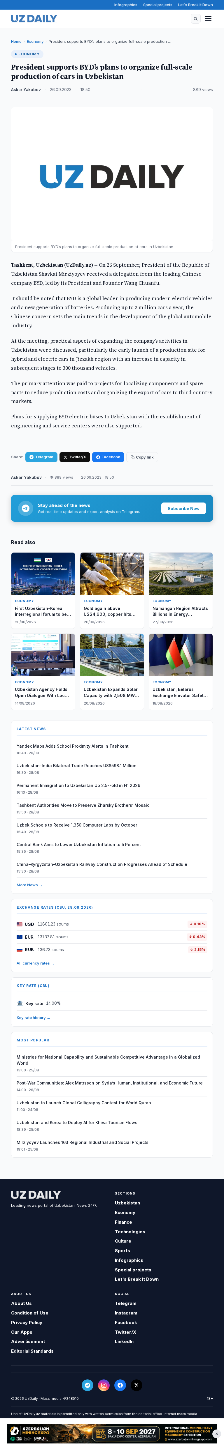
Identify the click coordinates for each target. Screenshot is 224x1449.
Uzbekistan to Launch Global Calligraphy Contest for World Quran (84, 1102)
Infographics (125, 4)
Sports (122, 1250)
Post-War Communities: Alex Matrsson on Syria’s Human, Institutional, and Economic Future (110, 1082)
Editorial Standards (32, 1351)
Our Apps (21, 1332)
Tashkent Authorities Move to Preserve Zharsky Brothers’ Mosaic (83, 805)
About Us (21, 1303)
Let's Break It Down (195, 4)
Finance (123, 1222)
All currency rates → (36, 963)
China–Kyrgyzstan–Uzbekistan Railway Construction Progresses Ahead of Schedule (102, 864)
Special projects (157, 4)
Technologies (130, 1231)
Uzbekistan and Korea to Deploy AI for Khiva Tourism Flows (77, 1122)
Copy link (145, 457)
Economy (35, 41)
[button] (196, 19)
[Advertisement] (112, 1433)
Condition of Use (29, 1313)
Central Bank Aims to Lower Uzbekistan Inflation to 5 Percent (79, 844)
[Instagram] (104, 1385)
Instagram (126, 1313)
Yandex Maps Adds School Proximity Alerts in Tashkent (73, 746)
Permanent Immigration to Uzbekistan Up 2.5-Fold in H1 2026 (78, 785)
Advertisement (28, 1341)
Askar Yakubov (26, 89)
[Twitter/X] (136, 1385)
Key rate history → (33, 1017)
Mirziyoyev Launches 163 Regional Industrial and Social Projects (82, 1142)
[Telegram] (87, 1385)
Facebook (111, 456)
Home (16, 41)
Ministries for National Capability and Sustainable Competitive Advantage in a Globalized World (108, 1060)
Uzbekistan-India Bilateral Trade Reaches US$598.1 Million (76, 765)
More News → (30, 884)
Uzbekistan (127, 1203)
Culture (123, 1241)
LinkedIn (124, 1341)
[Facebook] (120, 1385)
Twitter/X (77, 456)
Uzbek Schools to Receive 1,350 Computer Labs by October (77, 824)
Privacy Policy (26, 1322)
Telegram (44, 456)
